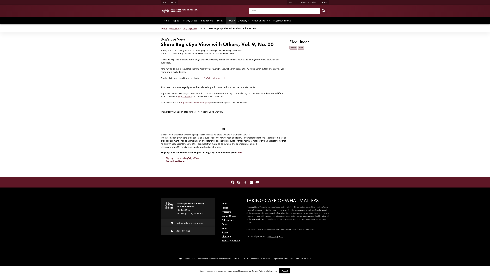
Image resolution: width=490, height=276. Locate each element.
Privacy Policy (258, 271)
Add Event (293, 2)
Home (166, 20)
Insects (293, 48)
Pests (301, 48)
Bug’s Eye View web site (215, 78)
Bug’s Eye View (190, 28)
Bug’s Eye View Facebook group (196, 102)
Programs (226, 211)
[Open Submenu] (234, 20)
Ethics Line (190, 258)
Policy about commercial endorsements (214, 258)
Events (220, 20)
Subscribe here (185, 96)
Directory (242, 20)
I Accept (284, 271)
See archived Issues (175, 161)
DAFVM (173, 2)
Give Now (323, 2)
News (230, 20)
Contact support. (275, 236)
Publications (207, 20)
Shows (225, 232)
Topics (176, 20)
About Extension (260, 20)
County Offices (190, 20)
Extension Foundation (260, 258)
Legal (180, 258)
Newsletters (175, 28)
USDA (245, 258)
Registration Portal (282, 20)
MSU (164, 2)
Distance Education (308, 2)
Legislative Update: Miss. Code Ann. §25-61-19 (292, 258)
